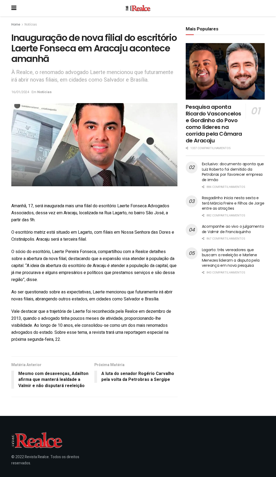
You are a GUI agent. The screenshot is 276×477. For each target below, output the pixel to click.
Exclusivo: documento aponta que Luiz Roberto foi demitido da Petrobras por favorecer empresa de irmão (233, 172)
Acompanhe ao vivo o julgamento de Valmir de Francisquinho (233, 229)
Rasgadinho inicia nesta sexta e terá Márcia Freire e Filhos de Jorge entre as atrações (233, 203)
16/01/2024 (20, 91)
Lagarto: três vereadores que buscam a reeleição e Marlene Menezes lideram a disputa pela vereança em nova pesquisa (231, 257)
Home (15, 24)
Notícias (31, 24)
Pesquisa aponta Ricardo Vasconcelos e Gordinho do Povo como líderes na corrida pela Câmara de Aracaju (214, 123)
